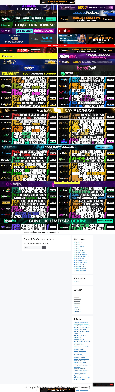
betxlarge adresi (78, 324)
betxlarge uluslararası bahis (86, 365)
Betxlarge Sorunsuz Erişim (80, 260)
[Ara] (44, 247)
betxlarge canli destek (82, 327)
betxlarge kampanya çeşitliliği (78, 344)
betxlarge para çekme (80, 362)
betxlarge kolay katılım (86, 346)
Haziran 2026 (77, 295)
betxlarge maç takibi (77, 352)
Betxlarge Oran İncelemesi (80, 254)
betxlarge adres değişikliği (84, 322)
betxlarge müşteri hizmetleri (78, 355)
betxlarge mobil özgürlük (85, 352)
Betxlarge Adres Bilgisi (79, 252)
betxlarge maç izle (79, 349)
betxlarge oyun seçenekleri (81, 359)
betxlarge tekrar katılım (77, 365)
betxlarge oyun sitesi (80, 360)
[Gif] (57, 110)
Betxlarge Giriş (77, 244)
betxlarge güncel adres (82, 341)
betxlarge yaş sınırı (85, 370)
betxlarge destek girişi (77, 333)
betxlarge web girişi (77, 367)
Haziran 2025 (77, 299)
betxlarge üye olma (83, 373)
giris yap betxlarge (82, 377)
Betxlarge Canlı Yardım (79, 264)
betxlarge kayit (78, 346)
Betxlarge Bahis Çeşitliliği (80, 266)
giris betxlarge (78, 375)
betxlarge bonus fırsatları (85, 325)
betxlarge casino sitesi (82, 331)
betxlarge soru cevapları (86, 364)
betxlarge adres (76, 322)
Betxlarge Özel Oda (79, 258)
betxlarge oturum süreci (87, 355)
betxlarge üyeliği (76, 373)
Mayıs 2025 (77, 301)
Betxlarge (76, 248)
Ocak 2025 (76, 305)
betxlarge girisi (78, 337)
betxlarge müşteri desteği (78, 354)
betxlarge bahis (86, 324)
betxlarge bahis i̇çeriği (77, 325)
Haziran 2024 (77, 311)
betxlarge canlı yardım (80, 329)
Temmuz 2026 (77, 293)
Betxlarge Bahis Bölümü (80, 268)
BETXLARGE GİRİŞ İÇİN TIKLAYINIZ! (57, 45)
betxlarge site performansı (78, 364)
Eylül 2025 (76, 297)
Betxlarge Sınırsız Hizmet (80, 270)
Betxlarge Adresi (78, 242)
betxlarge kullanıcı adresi (78, 347)
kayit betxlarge (79, 379)
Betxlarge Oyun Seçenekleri (81, 262)
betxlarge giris (80, 335)
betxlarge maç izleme (80, 351)
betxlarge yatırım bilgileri (78, 370)
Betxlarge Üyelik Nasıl (79, 250)
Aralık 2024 (77, 307)
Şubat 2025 (77, 303)
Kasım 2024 (77, 309)
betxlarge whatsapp (79, 368)
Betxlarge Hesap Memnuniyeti (81, 256)
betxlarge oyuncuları (79, 357)
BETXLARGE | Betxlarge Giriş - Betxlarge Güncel (41, 232)
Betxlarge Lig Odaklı (79, 246)
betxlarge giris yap (79, 339)
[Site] (28, 80)
